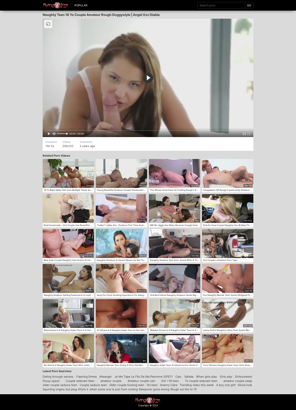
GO (249, 5)
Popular (81, 5)
